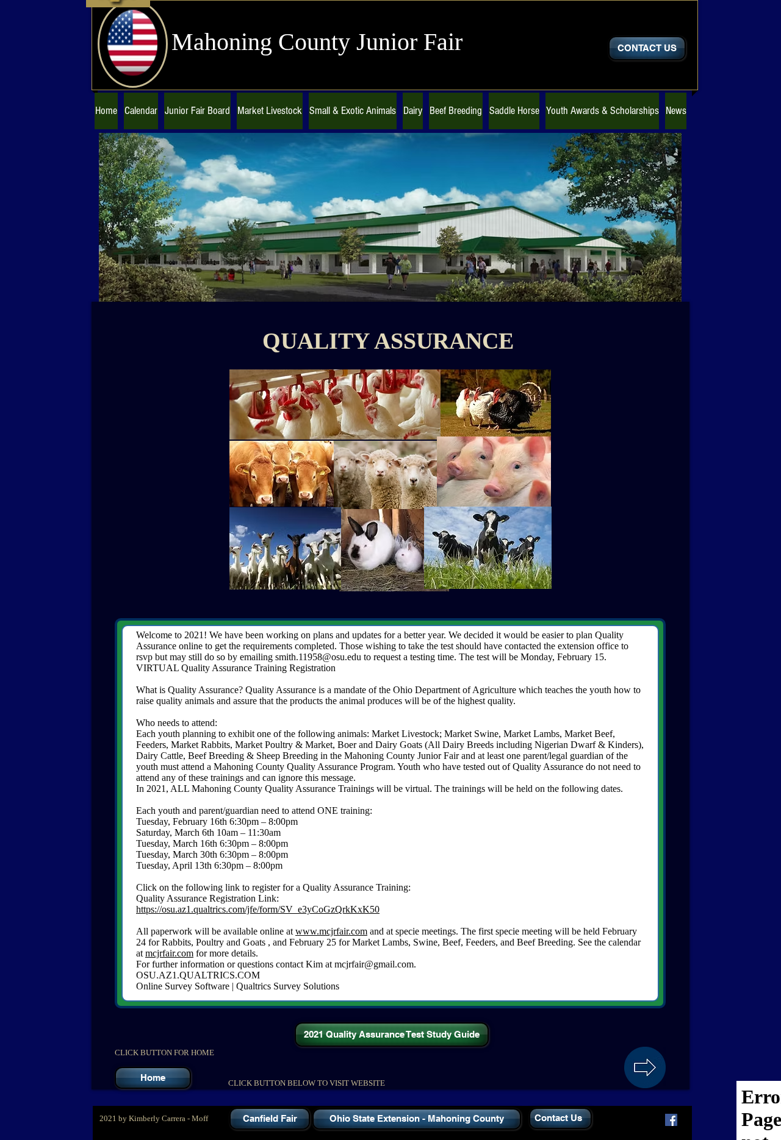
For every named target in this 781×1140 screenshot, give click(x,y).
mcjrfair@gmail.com (374, 964)
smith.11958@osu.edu (318, 657)
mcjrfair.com (169, 953)
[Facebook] (671, 1120)
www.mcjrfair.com (331, 931)
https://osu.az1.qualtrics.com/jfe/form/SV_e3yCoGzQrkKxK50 (258, 909)
